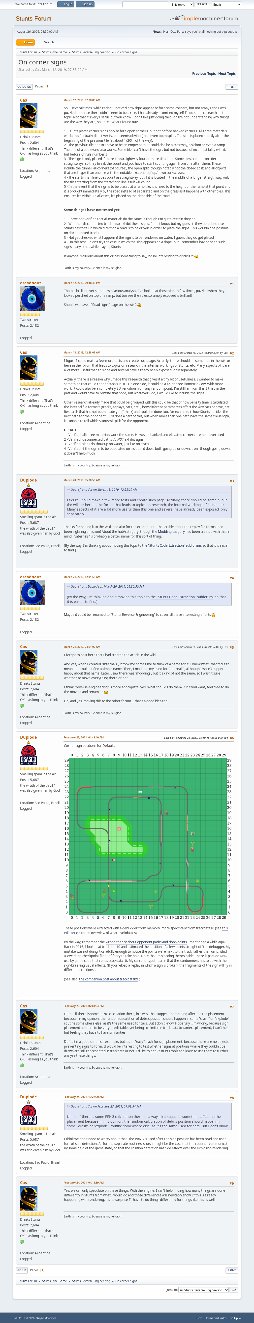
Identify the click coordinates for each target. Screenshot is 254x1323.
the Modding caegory (168, 531)
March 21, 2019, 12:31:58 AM (82, 577)
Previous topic (204, 73)
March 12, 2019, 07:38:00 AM (82, 100)
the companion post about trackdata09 (108, 979)
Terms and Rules (216, 1318)
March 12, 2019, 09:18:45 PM (82, 283)
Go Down (24, 86)
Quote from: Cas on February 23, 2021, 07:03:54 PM (106, 1106)
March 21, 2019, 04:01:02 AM (82, 646)
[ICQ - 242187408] (22, 159)
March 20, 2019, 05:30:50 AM (82, 480)
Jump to (171, 1290)
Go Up (21, 1270)
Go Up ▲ (235, 1318)
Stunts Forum (33, 18)
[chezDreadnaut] (22, 332)
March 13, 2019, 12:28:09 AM (82, 352)
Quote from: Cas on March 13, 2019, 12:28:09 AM (104, 489)
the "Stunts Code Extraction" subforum (171, 545)
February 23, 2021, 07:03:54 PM (84, 1006)
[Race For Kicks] (22, 164)
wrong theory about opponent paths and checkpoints (146, 942)
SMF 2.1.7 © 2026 (23, 1318)
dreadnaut (30, 283)
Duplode (28, 480)
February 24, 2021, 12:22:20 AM (84, 1097)
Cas (23, 100)
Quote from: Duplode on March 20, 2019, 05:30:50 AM (107, 586)
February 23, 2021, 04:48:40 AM (84, 737)
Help (199, 1318)
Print (232, 86)
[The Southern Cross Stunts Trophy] (22, 540)
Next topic (227, 73)
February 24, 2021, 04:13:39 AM (84, 1182)
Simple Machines (46, 1318)
